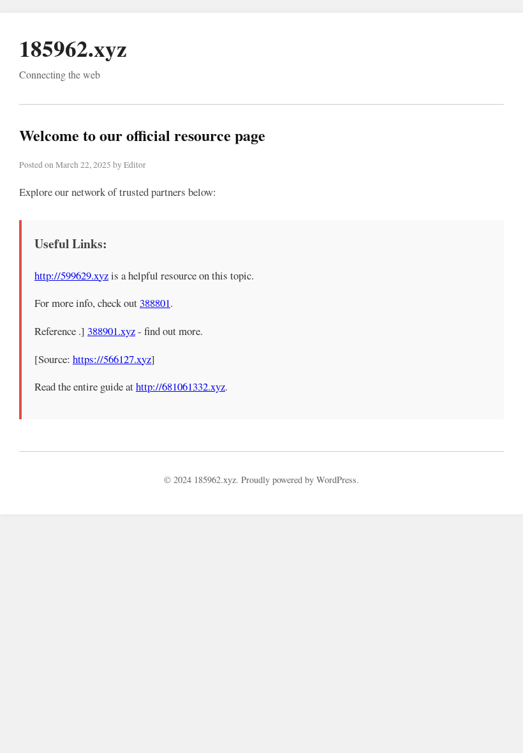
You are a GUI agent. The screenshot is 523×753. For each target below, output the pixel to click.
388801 (155, 302)
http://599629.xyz (71, 275)
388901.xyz (111, 331)
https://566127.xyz (112, 359)
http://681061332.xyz (180, 386)
